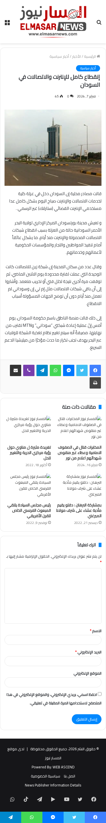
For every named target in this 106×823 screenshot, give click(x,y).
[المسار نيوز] (53, 21)
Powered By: (42, 767)
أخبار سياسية (59, 56)
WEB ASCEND (64, 767)
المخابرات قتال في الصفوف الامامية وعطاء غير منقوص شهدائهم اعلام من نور (79, 453)
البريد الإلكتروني (88, 652)
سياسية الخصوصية (45, 776)
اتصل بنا (69, 776)
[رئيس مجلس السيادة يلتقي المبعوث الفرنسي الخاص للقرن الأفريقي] (28, 487)
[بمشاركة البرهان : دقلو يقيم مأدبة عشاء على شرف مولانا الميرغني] (78, 487)
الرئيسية (90, 56)
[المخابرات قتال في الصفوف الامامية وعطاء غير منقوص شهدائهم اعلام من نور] (78, 429)
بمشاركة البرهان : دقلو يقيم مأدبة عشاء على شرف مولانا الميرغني (78, 510)
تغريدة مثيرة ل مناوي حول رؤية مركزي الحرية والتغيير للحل (29, 453)
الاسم (95, 630)
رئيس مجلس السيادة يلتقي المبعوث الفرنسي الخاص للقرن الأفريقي (29, 510)
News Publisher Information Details (53, 785)
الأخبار (76, 56)
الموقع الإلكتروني (87, 673)
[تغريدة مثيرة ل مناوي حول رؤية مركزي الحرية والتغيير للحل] (28, 429)
